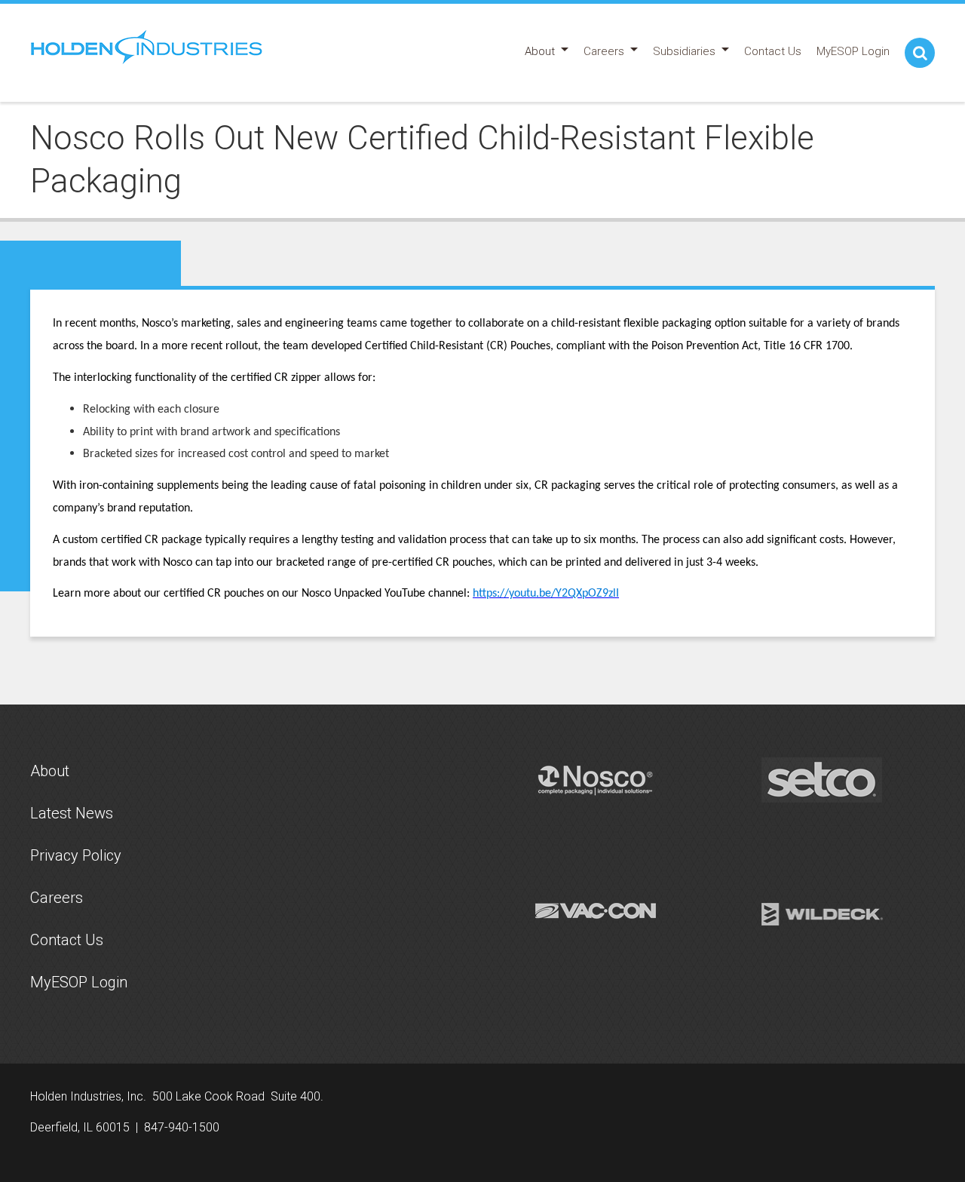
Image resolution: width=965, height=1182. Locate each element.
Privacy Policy (75, 855)
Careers (56, 898)
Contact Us (66, 940)
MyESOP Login (78, 982)
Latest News (71, 813)
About (49, 771)
